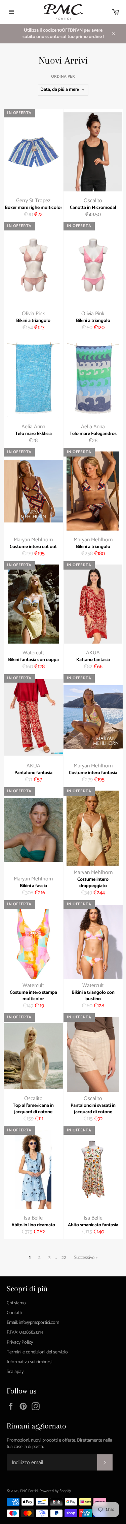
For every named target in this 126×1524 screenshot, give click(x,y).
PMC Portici (29, 1491)
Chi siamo (16, 1303)
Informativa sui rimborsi (29, 1362)
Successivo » (85, 1258)
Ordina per (63, 77)
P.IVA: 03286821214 (25, 1332)
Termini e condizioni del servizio (37, 1352)
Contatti (14, 1313)
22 (63, 1258)
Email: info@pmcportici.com (33, 1323)
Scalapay (15, 1372)
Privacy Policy (20, 1342)
